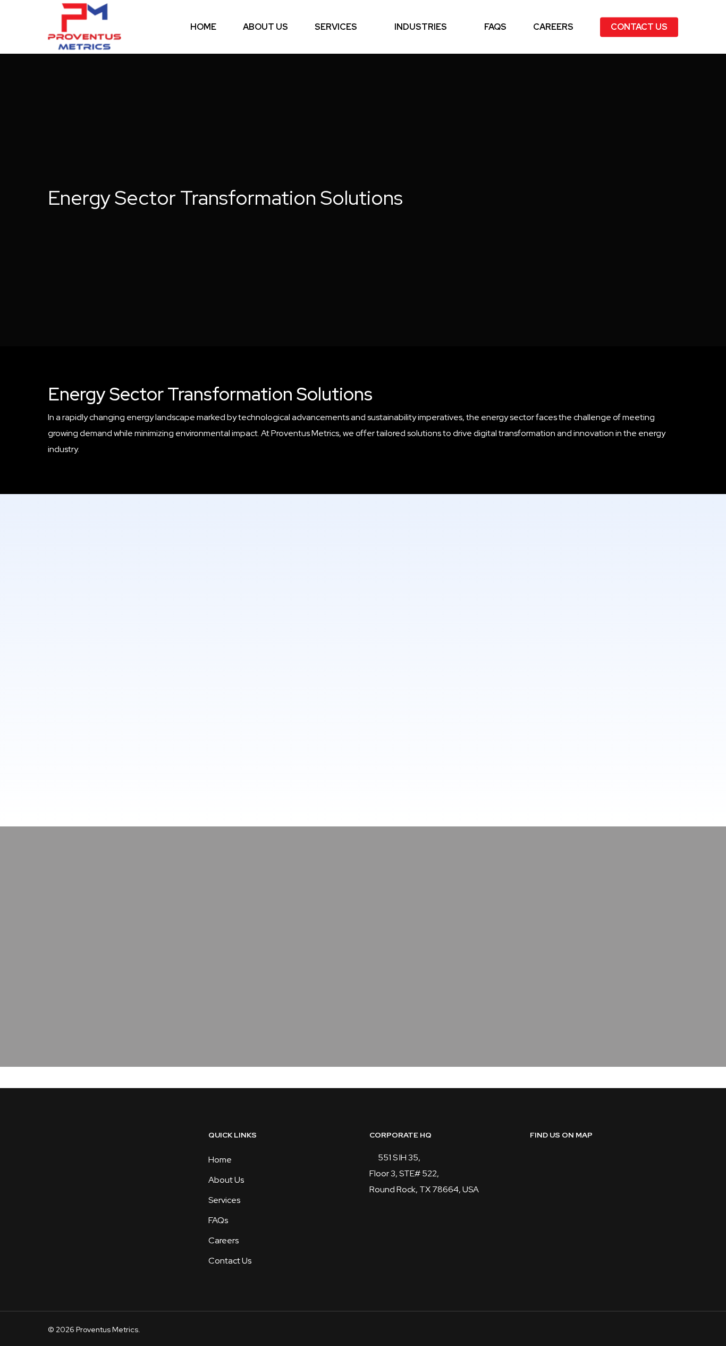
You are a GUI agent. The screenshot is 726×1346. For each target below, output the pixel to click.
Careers (553, 27)
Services (336, 27)
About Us (265, 27)
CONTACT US (639, 27)
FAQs (495, 27)
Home (203, 27)
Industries (420, 27)
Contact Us (229, 1260)
